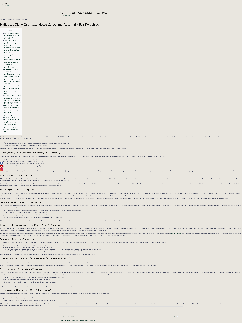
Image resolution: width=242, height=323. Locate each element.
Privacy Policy (74, 320)
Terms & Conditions (65, 320)
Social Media (206, 3)
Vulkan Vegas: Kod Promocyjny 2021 (12, 126)
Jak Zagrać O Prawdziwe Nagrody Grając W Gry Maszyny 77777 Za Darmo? (11, 76)
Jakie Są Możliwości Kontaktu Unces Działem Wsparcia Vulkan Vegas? (11, 107)
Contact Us (92, 320)
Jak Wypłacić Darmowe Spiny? (11, 73)
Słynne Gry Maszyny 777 (9, 117)
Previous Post (65, 310)
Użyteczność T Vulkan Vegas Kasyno (12, 88)
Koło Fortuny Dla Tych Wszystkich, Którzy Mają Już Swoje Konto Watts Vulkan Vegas (12, 81)
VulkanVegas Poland (65, 15)
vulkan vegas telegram (176, 233)
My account (235, 3)
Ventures (227, 3)
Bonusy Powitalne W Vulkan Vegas (12, 128)
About (198, 3)
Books (212, 3)
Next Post (167, 310)
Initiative (219, 3)
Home (193, 3)
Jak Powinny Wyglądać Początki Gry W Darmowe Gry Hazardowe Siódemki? (12, 55)
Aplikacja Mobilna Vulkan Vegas (11, 90)
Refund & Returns (83, 320)
